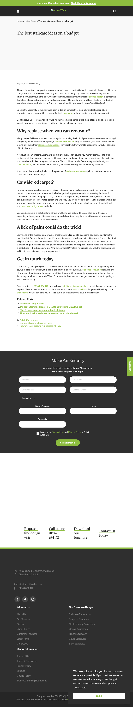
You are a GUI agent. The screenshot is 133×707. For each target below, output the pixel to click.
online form (22, 292)
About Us (21, 614)
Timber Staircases (78, 633)
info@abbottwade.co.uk (30, 584)
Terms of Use (58, 432)
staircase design (95, 96)
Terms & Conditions (26, 661)
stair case (68, 113)
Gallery (20, 624)
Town (93, 406)
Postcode (42, 419)
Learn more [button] (80, 687)
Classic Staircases (78, 629)
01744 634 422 (41, 286)
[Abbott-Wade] (66, 11)
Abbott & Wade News (28, 320)
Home (19, 21)
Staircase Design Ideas (32, 303)
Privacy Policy (74, 432)
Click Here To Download (83, 3)
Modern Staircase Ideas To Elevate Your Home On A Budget (51, 306)
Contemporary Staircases (82, 624)
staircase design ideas (49, 145)
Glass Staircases (77, 638)
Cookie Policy (24, 675)
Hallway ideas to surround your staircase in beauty (40, 326)
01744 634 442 (26, 588)
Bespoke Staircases (79, 619)
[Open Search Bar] (114, 11)
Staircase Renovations (80, 614)
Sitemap (21, 670)
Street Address (42, 406)
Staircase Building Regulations (32, 680)
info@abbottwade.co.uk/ (74, 286)
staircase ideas (24, 164)
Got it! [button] (99, 696)
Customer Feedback (27, 633)
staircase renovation (64, 141)
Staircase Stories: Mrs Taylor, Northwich (36, 323)
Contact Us (130, 366)
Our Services (23, 619)
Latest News (30, 21)
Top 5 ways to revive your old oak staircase (42, 310)
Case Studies (23, 629)
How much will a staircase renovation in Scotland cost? (49, 313)
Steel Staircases (77, 643)
